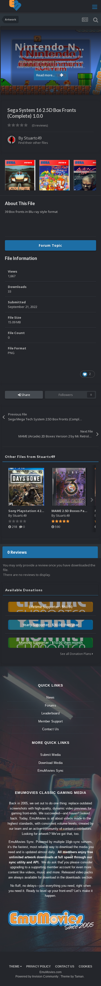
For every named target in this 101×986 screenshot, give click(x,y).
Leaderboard (50, 713)
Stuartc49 (33, 138)
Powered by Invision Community (36, 976)
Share (25, 395)
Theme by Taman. (72, 976)
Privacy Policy (38, 966)
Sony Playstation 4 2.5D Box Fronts (36, 511)
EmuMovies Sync (51, 770)
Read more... (45, 75)
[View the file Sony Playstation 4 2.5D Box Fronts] (26, 487)
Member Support (50, 721)
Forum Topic (50, 245)
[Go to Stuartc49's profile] (11, 140)
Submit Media (50, 755)
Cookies (85, 966)
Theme (14, 966)
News (50, 697)
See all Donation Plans (76, 654)
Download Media (50, 763)
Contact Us (50, 729)
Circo (92, 88)
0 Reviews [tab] (17, 552)
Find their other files (33, 142)
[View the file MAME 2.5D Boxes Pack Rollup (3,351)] (69, 487)
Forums (50, 705)
